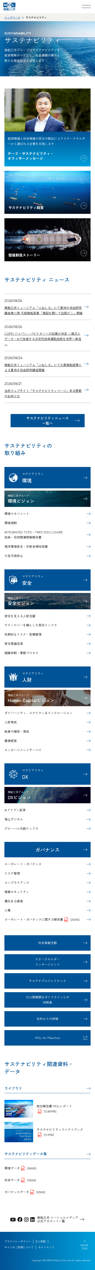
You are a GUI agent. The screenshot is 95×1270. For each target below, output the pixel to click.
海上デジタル (13, 819)
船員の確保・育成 (16, 731)
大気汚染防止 (13, 555)
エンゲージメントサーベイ (23, 750)
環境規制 (10, 523)
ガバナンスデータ (24, 1192)
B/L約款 (41, 1241)
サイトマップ (46, 1247)
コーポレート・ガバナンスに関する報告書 (42, 919)
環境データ (20, 1168)
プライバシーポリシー (17, 1241)
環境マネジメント (16, 513)
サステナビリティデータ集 (25, 1153)
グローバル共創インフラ (21, 828)
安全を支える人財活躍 (19, 616)
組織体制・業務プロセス (21, 653)
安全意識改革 (13, 643)
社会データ (20, 1180)
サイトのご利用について (19, 1247)
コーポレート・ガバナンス (23, 864)
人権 (7, 910)
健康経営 (10, 740)
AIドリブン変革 (15, 810)
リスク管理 (12, 873)
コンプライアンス (16, 882)
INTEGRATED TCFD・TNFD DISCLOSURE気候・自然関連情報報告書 (33, 535)
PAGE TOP (84, 1247)
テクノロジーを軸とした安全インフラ (30, 625)
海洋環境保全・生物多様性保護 (26, 546)
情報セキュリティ (16, 892)
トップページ (12, 17)
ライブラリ (13, 1088)
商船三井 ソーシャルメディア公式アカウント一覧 (57, 1219)
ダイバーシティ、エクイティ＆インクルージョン (38, 713)
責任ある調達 (13, 901)
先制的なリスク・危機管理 (23, 634)
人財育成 (10, 722)
